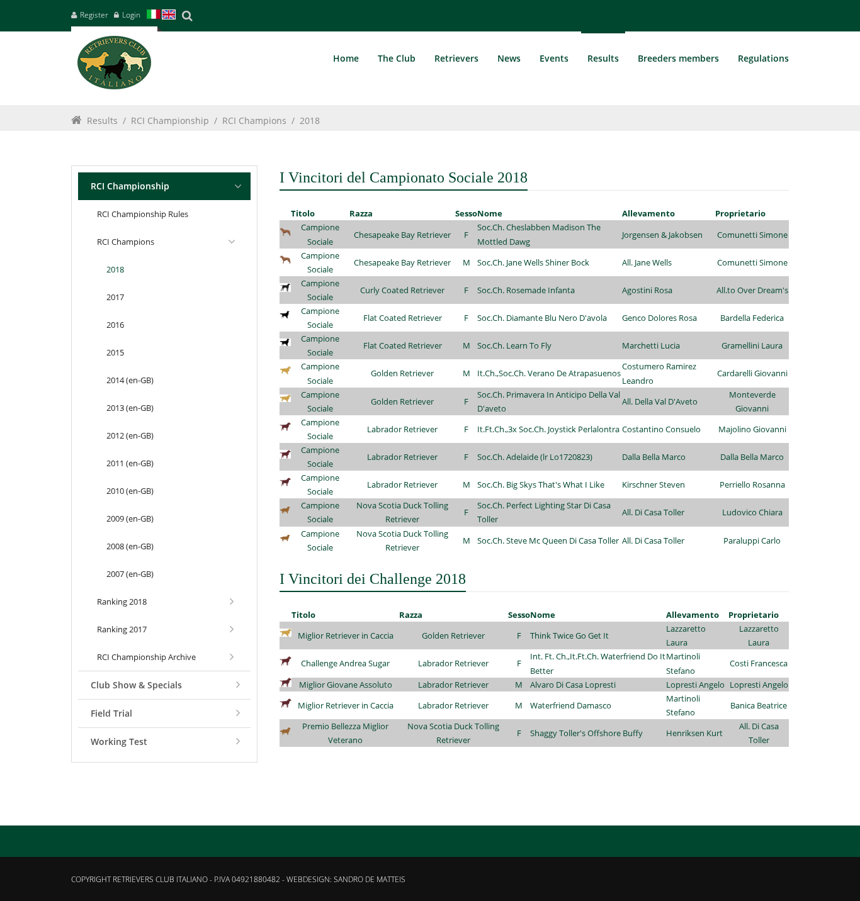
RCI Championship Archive (146, 657)
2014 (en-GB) (130, 380)
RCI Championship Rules (142, 214)
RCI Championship (170, 120)
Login (131, 14)
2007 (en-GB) (130, 573)
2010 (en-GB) (130, 490)
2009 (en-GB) (130, 518)
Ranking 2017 (122, 629)
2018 (310, 120)
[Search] (187, 15)
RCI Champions (254, 120)
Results (102, 120)
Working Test (119, 741)
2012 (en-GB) (130, 435)
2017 (115, 297)
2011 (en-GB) (130, 463)
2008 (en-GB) (130, 546)
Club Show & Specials (136, 685)
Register (94, 14)
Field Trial (111, 713)
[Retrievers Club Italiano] (114, 65)
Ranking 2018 (122, 601)
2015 (115, 352)
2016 (115, 324)
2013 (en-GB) (130, 407)
